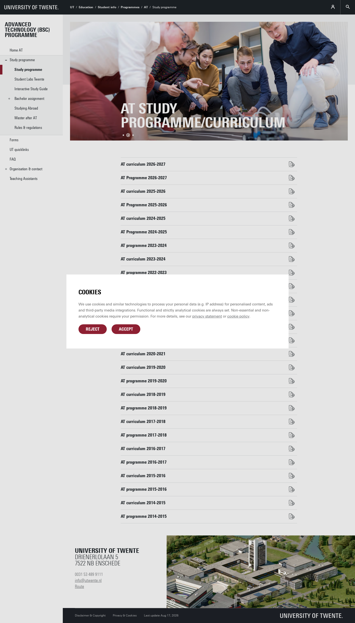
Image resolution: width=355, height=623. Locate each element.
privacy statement (207, 316)
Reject (92, 329)
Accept (126, 329)
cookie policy (238, 316)
